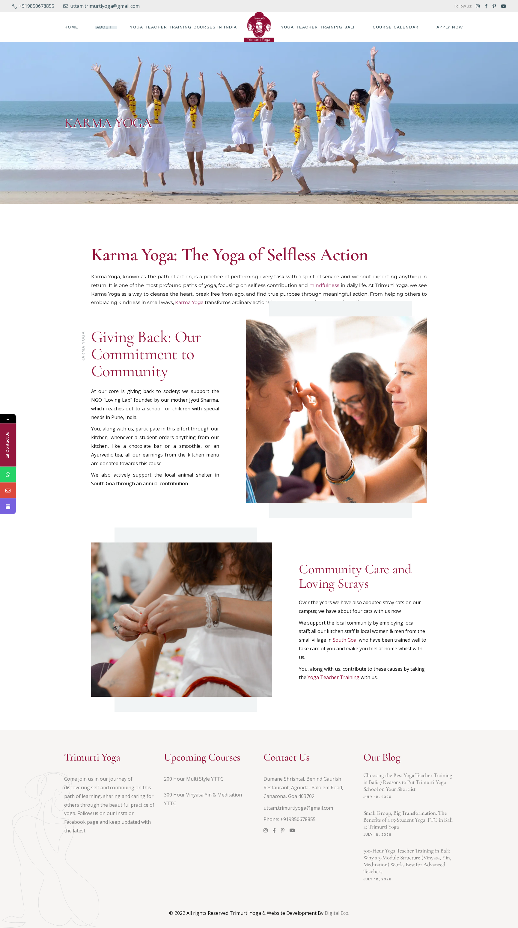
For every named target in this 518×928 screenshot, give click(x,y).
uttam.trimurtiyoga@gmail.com (298, 808)
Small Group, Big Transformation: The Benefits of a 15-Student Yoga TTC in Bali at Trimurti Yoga (408, 819)
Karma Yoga (189, 302)
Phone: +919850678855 (289, 819)
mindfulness (324, 285)
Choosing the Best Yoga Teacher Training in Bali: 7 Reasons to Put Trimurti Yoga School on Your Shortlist (408, 782)
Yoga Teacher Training (333, 677)
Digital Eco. (337, 913)
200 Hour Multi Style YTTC (193, 779)
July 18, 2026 (377, 797)
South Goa (344, 640)
